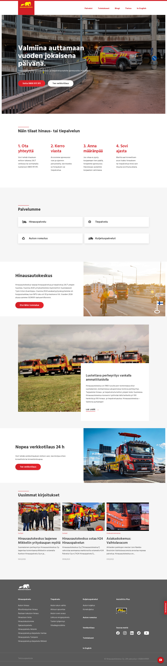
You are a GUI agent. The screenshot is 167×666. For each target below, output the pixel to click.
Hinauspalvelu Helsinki (27, 629)
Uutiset (20, 533)
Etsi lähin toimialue (29, 305)
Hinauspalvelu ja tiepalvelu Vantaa (32, 633)
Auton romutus (90, 617)
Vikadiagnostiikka (57, 625)
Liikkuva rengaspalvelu (60, 617)
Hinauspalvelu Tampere (28, 637)
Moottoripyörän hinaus (28, 609)
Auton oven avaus (58, 613)
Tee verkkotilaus (60, 83)
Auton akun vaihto (58, 605)
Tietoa (128, 8)
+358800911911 (143, 659)
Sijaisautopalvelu (25, 625)
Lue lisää (90, 409)
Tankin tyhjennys (57, 621)
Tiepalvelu (55, 599)
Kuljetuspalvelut (90, 599)
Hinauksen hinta (24, 617)
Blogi (117, 8)
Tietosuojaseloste (25, 658)
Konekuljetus (88, 609)
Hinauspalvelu (24, 599)
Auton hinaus (23, 605)
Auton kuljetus (89, 605)
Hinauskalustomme (26, 621)
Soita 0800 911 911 (32, 83)
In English (141, 8)
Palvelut (88, 8)
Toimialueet (103, 8)
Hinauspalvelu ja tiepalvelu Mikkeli (32, 641)
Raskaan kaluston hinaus (28, 613)
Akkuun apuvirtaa (57, 609)
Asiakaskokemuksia (113, 533)
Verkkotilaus (89, 627)
